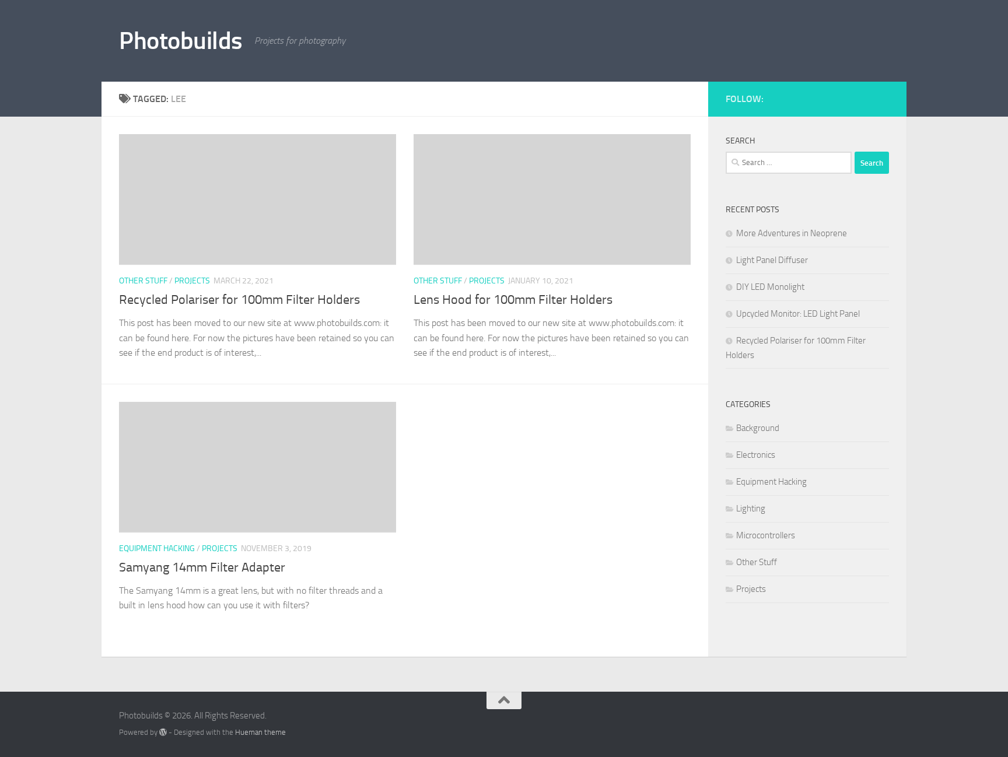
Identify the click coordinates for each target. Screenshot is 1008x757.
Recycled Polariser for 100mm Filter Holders (239, 299)
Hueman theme (260, 732)
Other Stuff (143, 281)
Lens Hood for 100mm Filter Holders (513, 299)
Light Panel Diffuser (772, 260)
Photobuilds (181, 40)
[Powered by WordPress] (163, 732)
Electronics (755, 455)
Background (757, 428)
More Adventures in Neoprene (791, 233)
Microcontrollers (765, 535)
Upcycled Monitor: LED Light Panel (798, 314)
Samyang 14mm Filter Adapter (202, 567)
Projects (192, 281)
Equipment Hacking (157, 548)
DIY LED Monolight (770, 287)
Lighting (750, 508)
